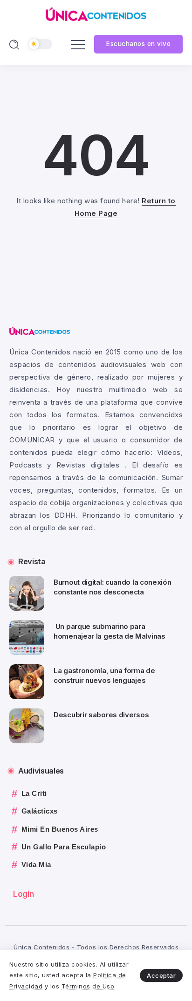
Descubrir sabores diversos (101, 714)
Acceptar (161, 975)
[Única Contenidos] (96, 13)
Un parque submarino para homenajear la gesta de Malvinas (110, 631)
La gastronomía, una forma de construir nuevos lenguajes (104, 675)
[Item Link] (26, 593)
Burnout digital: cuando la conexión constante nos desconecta (112, 587)
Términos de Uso (88, 986)
